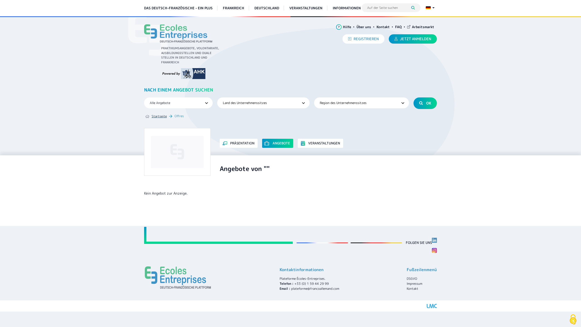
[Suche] (415, 7)
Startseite (159, 116)
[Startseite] (180, 33)
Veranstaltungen (306, 8)
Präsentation (242, 143)
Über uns (364, 27)
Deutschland (266, 8)
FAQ (398, 27)
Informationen (347, 8)
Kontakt (383, 27)
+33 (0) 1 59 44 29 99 (311, 283)
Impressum (414, 283)
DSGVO (412, 278)
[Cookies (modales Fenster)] (573, 319)
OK (428, 103)
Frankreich (233, 8)
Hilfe (344, 27)
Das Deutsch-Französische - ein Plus (178, 8)
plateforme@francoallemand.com (315, 288)
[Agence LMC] (432, 306)
